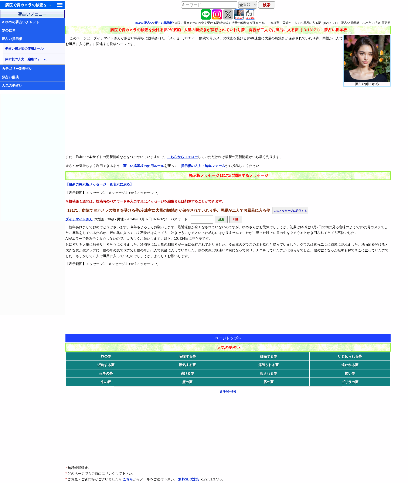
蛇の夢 (106, 356)
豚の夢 (269, 382)
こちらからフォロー (182, 157)
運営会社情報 (228, 391)
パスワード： (181, 219)
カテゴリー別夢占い (17, 68)
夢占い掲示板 (12, 39)
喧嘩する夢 (187, 356)
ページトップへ (228, 338)
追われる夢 (349, 365)
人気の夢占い (12, 85)
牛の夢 (106, 382)
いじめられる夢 (350, 356)
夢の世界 (9, 30)
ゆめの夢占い (144, 22)
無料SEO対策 (189, 479)
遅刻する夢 (106, 365)
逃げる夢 (187, 373)
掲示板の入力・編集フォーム (26, 59)
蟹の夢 (187, 382)
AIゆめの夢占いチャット (20, 22)
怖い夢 (350, 373)
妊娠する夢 (268, 356)
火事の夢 (106, 373)
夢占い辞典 (10, 77)
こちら (128, 479)
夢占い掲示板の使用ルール (24, 48)
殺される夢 (268, 373)
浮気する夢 (187, 365)
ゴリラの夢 (349, 382)
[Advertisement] (33, 157)
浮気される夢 (268, 365)
